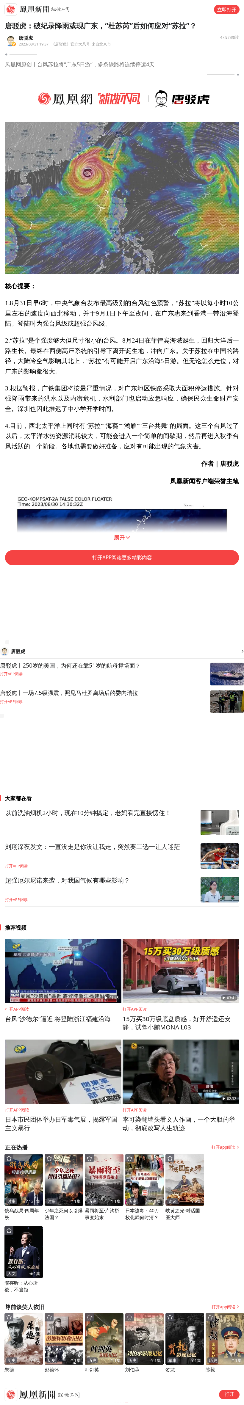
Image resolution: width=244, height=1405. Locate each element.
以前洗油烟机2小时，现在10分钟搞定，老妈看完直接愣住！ (88, 813)
